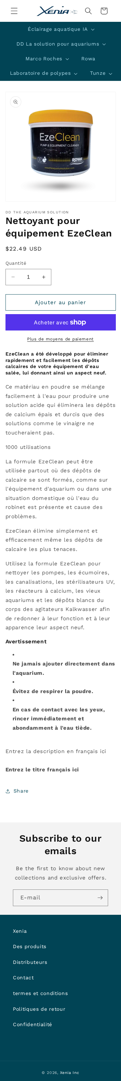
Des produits (29, 946)
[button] (14, 11)
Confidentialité (32, 1024)
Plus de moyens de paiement (60, 339)
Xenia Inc (69, 1072)
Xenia (20, 931)
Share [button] (21, 791)
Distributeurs (30, 962)
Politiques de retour (39, 1009)
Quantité (15, 263)
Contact (23, 978)
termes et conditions (40, 993)
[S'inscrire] (100, 897)
